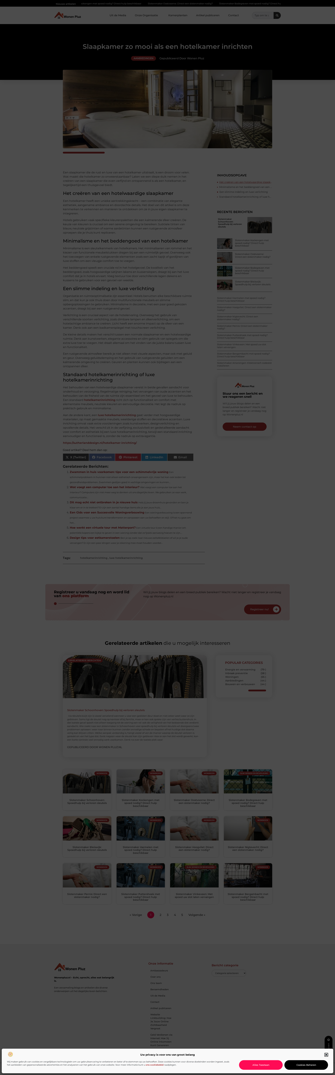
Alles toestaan (260, 1064)
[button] (326, 1055)
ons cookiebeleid (154, 1064)
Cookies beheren (306, 1064)
